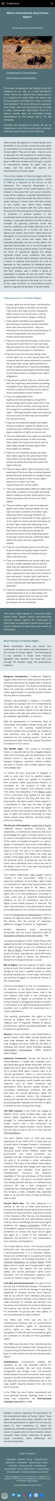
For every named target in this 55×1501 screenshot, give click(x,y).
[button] (3, 3)
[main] (27, 15)
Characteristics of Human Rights (21, 72)
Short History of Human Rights (21, 78)
